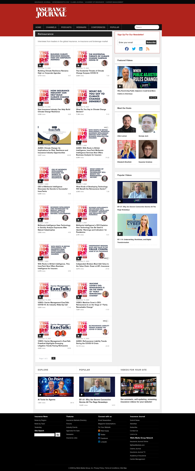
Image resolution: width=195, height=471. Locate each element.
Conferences (98, 27)
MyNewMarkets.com (60, 2)
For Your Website (104, 427)
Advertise (133, 423)
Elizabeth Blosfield (124, 162)
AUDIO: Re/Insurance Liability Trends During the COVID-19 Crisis (91, 342)
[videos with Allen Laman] (126, 123)
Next (53, 358)
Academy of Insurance (94, 2)
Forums (69, 423)
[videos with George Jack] (148, 123)
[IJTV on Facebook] (127, 49)
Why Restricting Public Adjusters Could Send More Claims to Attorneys (136, 92)
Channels (51, 27)
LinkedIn (104, 442)
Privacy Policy (99, 468)
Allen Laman (122, 136)
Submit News (135, 420)
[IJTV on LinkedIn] (141, 49)
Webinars (81, 27)
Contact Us (134, 430)
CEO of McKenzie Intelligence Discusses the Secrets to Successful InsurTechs (53, 188)
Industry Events (71, 427)
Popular (114, 27)
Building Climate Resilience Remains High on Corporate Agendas (53, 71)
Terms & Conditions (112, 468)
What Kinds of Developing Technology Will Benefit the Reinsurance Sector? (92, 187)
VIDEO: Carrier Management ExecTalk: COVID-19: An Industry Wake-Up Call (53, 303)
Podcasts (66, 27)
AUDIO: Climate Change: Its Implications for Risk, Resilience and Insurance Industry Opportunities (53, 150)
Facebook (104, 438)
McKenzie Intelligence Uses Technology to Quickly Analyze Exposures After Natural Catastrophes (54, 227)
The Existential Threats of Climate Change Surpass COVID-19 (90, 71)
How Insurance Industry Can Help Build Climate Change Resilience (54, 110)
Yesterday (38, 427)
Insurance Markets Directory (76, 420)
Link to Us (133, 434)
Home (38, 27)
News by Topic (39, 423)
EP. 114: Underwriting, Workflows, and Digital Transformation (134, 241)
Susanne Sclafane (145, 162)
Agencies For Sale (73, 430)
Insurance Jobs (71, 438)
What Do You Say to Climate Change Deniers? (91, 110)
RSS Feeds (105, 431)
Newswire (69, 434)
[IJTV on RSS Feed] (147, 49)
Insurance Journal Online (139, 441)
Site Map (123, 468)
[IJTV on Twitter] (134, 49)
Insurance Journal (43, 2)
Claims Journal (77, 2)
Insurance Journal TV (137, 452)
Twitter (103, 434)
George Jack (143, 136)
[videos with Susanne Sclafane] (148, 149)
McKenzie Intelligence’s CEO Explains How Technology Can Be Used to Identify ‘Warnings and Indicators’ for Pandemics (92, 228)
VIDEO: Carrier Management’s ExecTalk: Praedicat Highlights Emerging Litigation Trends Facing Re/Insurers (54, 343)
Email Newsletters (104, 420)
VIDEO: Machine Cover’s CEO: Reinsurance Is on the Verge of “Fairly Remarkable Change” (91, 304)
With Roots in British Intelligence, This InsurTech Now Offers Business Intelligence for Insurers (54, 266)
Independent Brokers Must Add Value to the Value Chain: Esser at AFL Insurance (92, 265)
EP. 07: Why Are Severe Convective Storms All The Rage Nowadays (136, 208)
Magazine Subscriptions (107, 423)
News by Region (40, 420)
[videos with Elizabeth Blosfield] (126, 149)
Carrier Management (114, 2)
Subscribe (133, 427)
